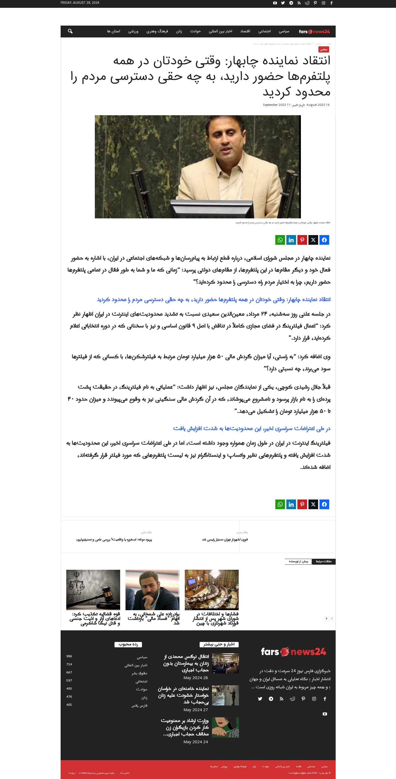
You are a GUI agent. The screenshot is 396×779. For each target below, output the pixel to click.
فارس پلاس (139, 705)
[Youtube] (275, 4)
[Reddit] (307, 4)
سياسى (284, 31)
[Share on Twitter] (313, 240)
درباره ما (72, 772)
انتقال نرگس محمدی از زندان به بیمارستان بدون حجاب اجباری (186, 663)
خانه (329, 43)
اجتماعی (264, 31)
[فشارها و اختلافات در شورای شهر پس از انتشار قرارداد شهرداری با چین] (212, 590)
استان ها (113, 31)
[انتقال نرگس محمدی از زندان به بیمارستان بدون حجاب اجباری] (225, 663)
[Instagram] (323, 4)
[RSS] (299, 4)
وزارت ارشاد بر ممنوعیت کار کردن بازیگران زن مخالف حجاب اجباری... (185, 727)
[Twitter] (283, 4)
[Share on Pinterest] (302, 240)
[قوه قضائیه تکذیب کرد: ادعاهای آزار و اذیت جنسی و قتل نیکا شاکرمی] (93, 590)
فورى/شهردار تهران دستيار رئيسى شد (225, 540)
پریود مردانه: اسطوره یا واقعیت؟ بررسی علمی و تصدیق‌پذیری (114, 540)
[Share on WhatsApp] (280, 240)
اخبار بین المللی (220, 31)
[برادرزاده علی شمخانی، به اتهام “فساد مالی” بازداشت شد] (152, 590)
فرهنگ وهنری (157, 31)
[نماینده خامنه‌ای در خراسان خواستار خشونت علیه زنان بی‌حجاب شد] (225, 695)
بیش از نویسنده (298, 561)
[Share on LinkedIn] (291, 240)
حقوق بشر (139, 673)
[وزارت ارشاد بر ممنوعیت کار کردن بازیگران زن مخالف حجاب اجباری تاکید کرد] (225, 727)
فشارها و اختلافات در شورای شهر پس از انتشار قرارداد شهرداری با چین (216, 618)
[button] (66, 31)
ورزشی (133, 31)
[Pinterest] (315, 4)
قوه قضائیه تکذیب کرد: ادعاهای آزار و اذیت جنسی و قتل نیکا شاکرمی (95, 618)
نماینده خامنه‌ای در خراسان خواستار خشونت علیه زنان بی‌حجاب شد (183, 695)
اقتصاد (245, 31)
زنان (179, 31)
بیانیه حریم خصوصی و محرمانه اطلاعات (96, 772)
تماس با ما (124, 772)
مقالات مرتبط (323, 561)
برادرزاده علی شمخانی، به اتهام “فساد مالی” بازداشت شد (153, 618)
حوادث (195, 31)
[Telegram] (291, 4)
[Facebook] (331, 4)
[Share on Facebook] (324, 240)
